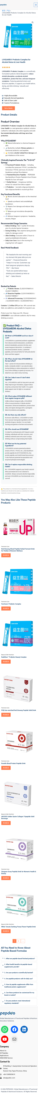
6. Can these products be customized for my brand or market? (19, 994)
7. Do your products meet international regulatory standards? (17, 1002)
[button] (32, 22)
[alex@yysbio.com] (7, 1078)
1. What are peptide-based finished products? (19, 958)
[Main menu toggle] (36, 5)
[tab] (19, 958)
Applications (4, 1055)
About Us (3, 1051)
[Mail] (14, 1039)
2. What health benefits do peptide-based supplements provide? (18, 965)
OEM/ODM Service (6, 1058)
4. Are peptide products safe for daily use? (18, 979)
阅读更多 (6, 555)
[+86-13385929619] (7, 1074)
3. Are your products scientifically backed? (18, 973)
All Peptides (4, 1053)
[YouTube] (4, 1039)
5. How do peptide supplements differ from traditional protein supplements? (18, 986)
